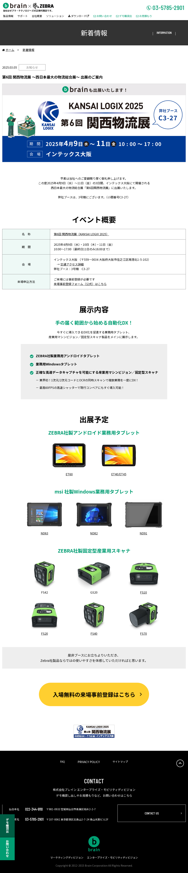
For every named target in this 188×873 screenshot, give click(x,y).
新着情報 (28, 50)
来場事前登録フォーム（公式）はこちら (80, 284)
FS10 (143, 592)
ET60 (69, 474)
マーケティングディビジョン (66, 857)
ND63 (44, 533)
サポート (22, 16)
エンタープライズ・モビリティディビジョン (112, 857)
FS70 (143, 633)
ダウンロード (78, 16)
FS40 (94, 633)
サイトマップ (120, 761)
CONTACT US (152, 813)
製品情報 (8, 16)
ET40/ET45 (118, 474)
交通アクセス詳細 (72, 264)
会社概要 (37, 16)
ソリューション (55, 16)
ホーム (8, 50)
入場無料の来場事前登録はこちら (94, 694)
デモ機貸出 (124, 16)
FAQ (62, 761)
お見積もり (144, 16)
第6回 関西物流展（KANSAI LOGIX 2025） (81, 234)
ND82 (94, 533)
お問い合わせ (102, 16)
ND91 (143, 533)
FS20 (44, 633)
